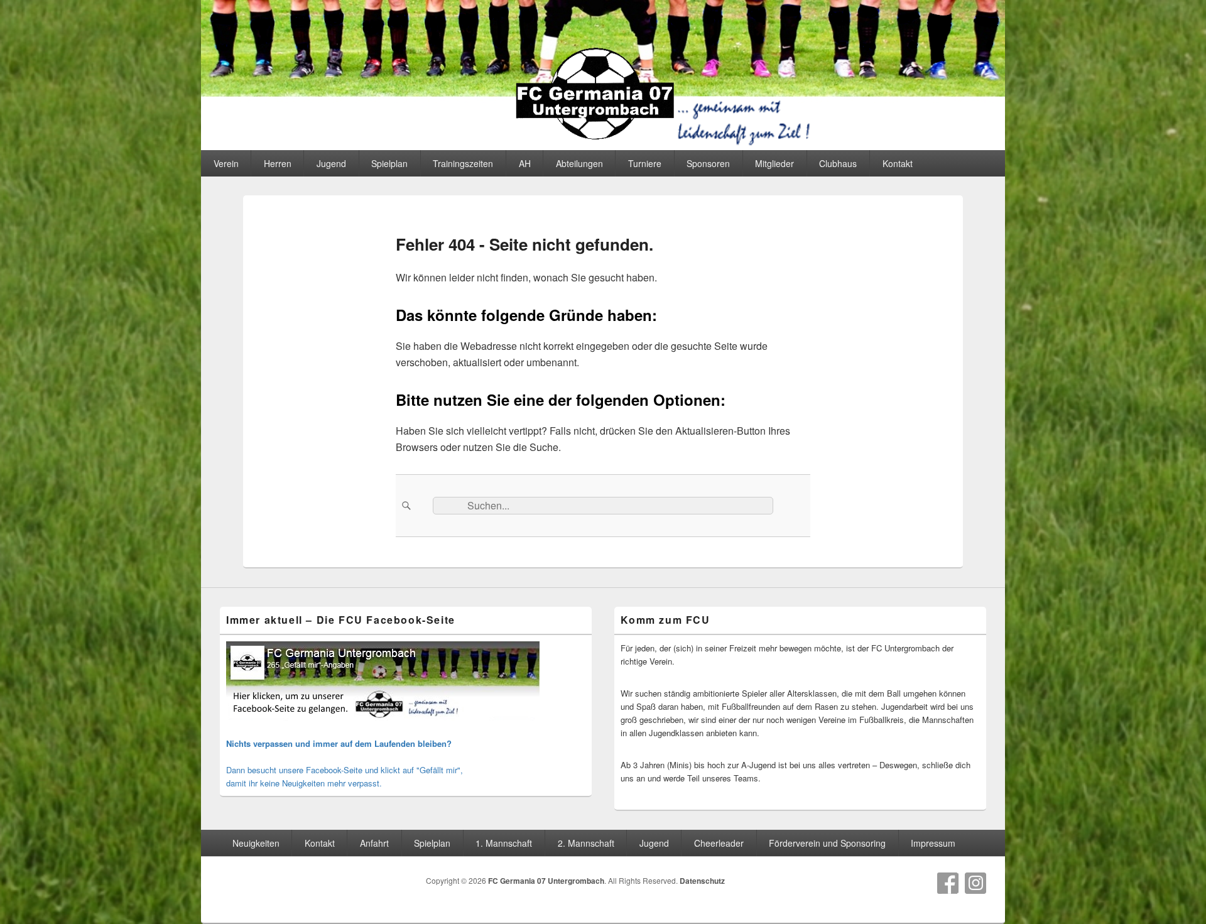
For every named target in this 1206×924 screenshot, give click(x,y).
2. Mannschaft (586, 843)
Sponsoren (708, 163)
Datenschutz (702, 880)
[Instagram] (975, 883)
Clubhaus (838, 163)
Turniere (644, 163)
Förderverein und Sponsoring (827, 843)
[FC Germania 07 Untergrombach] (603, 146)
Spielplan (389, 163)
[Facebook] (948, 883)
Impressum (933, 843)
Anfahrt (374, 843)
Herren (277, 163)
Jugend (331, 163)
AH (525, 163)
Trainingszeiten (463, 163)
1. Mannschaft (503, 843)
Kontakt (898, 163)
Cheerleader (719, 843)
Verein (226, 163)
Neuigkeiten (256, 843)
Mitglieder (774, 163)
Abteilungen (579, 163)
